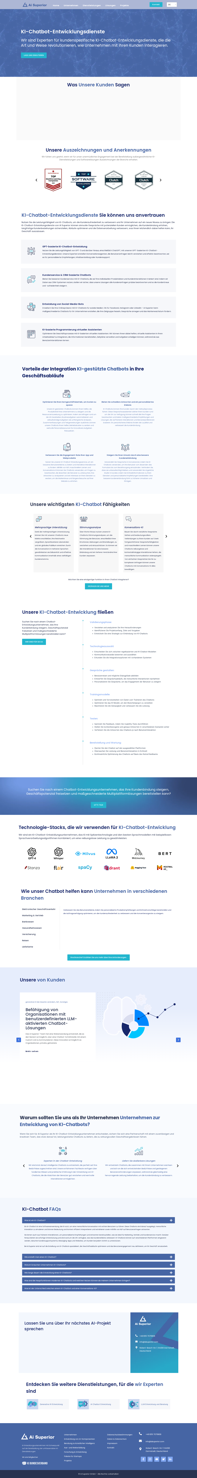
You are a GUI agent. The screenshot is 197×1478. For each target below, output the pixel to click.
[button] (36, 180)
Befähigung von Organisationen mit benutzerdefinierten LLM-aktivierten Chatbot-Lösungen (51, 1019)
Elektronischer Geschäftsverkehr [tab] (39, 909)
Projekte (124, 5)
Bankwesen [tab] (28, 921)
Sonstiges (64, 1002)
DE (169, 4)
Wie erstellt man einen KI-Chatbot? (40, 1257)
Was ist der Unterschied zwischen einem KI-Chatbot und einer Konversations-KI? (60, 1288)
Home (56, 5)
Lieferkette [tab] (27, 946)
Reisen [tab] (25, 940)
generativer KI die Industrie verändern (40, 1002)
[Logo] (35, 4)
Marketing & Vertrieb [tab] (32, 915)
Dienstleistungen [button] (92, 5)
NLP (57, 1002)
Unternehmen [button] (71, 5)
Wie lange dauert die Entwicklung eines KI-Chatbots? (48, 1272)
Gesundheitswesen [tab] (32, 928)
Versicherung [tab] (29, 934)
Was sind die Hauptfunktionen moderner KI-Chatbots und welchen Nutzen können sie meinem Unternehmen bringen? (77, 1280)
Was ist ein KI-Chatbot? (35, 1220)
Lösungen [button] (110, 5)
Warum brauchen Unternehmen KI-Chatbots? (45, 1265)
